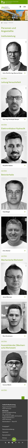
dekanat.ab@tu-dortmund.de (14, 416)
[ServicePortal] (19, 443)
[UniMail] (22, 443)
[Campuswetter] (12, 443)
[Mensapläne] (8, 443)
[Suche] (5, 443)
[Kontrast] (20, 7)
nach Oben (4, 78)
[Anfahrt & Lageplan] (15, 443)
